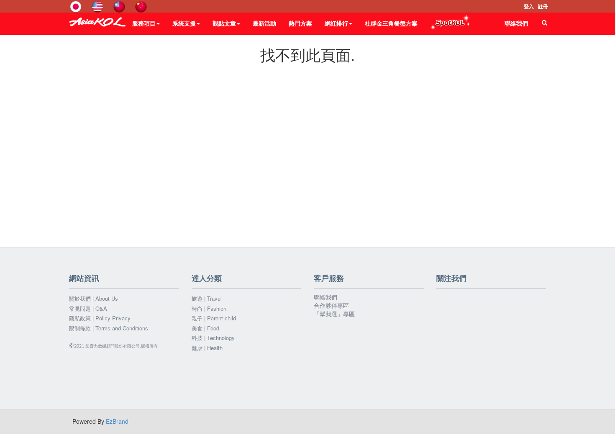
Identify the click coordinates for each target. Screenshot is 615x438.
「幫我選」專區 (334, 313)
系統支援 (184, 23)
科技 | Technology (213, 338)
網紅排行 (336, 23)
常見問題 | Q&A (88, 308)
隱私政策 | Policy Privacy (100, 318)
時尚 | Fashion (209, 308)
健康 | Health (207, 348)
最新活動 (264, 23)
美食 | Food (205, 328)
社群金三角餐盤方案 (391, 23)
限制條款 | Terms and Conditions (108, 328)
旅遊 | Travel (207, 298)
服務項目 (144, 23)
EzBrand (117, 421)
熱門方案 (300, 23)
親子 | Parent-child (214, 318)
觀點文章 (224, 23)
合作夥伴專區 (331, 305)
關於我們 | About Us (93, 298)
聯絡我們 (516, 23)
